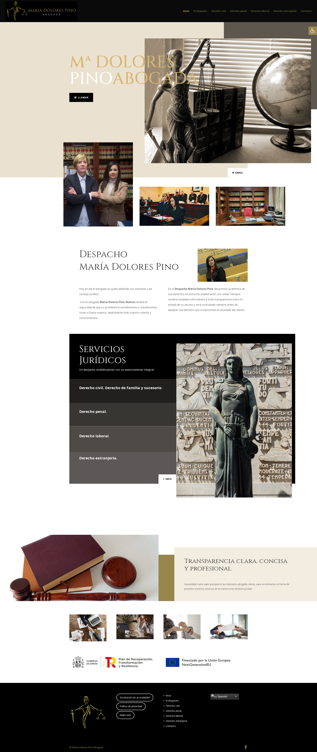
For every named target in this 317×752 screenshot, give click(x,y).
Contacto (306, 11)
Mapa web (125, 715)
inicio (186, 11)
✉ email (237, 172)
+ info (167, 478)
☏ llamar (81, 97)
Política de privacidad (131, 706)
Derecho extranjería (285, 11)
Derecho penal (238, 11)
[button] (312, 30)
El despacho (200, 11)
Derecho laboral (260, 11)
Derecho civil (218, 11)
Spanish (222, 696)
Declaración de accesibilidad (135, 697)
